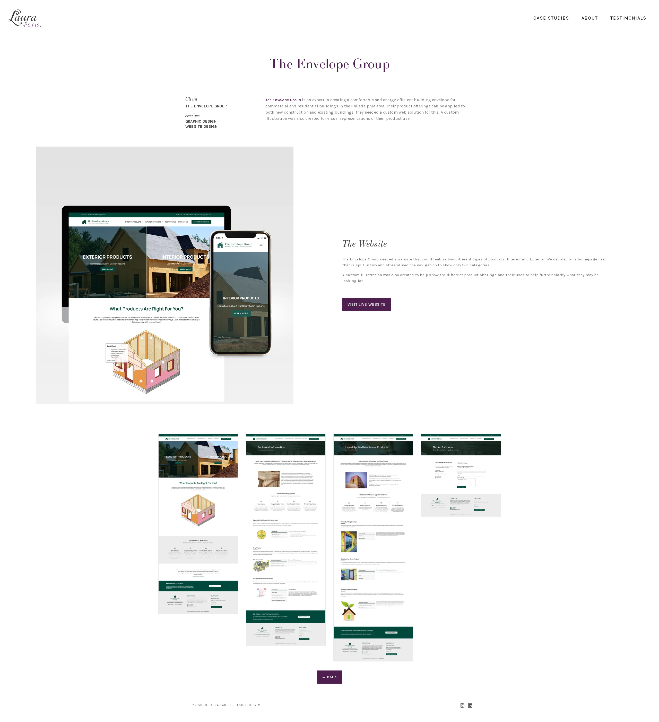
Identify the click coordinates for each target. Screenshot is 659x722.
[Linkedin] (470, 705)
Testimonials (628, 18)
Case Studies (551, 18)
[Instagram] (462, 705)
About (590, 18)
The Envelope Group (283, 99)
